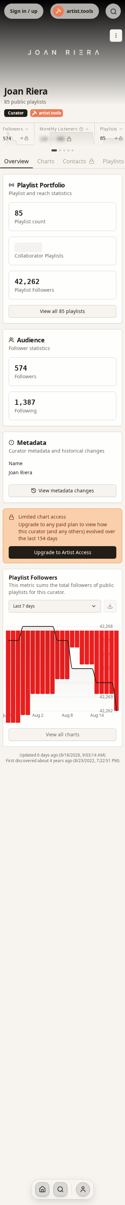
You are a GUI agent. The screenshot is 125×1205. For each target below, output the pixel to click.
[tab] (16, 162)
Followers (13, 129)
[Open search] (113, 11)
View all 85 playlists (62, 311)
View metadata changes (66, 490)
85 (103, 138)
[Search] (60, 1189)
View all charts (63, 734)
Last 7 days (24, 606)
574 (7, 138)
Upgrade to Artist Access (62, 552)
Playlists (108, 129)
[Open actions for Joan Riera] (116, 35)
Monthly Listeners (58, 129)
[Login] (83, 1189)
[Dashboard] (42, 1189)
